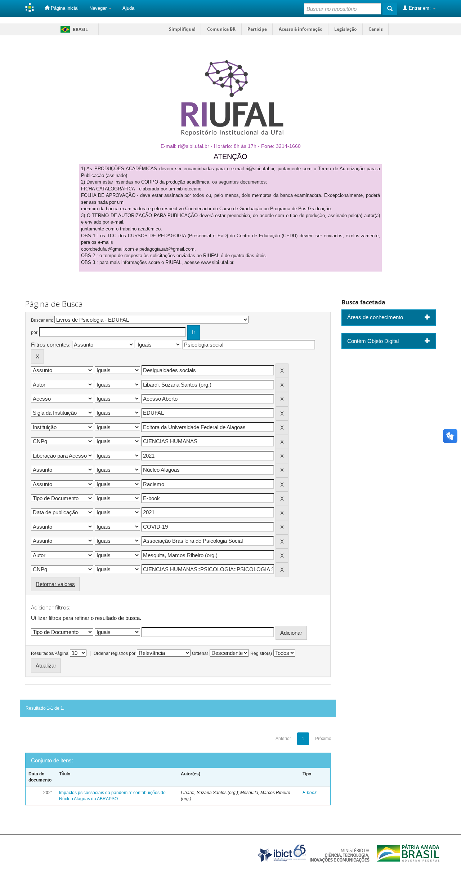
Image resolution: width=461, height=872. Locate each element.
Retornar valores (55, 584)
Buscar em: (42, 320)
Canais (375, 29)
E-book (310, 792)
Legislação (345, 29)
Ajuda (128, 8)
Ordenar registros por (114, 653)
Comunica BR (221, 29)
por (34, 332)
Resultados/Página (49, 653)
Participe (257, 29)
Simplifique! (182, 29)
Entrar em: (419, 8)
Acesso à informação (300, 29)
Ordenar (200, 653)
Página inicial (64, 8)
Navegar (98, 8)
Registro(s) (261, 653)
